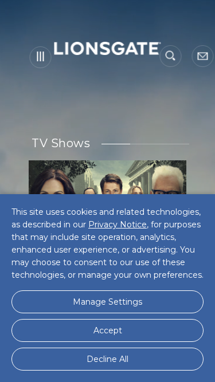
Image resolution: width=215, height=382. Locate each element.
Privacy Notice (117, 224)
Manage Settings (107, 302)
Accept (107, 330)
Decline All (107, 359)
